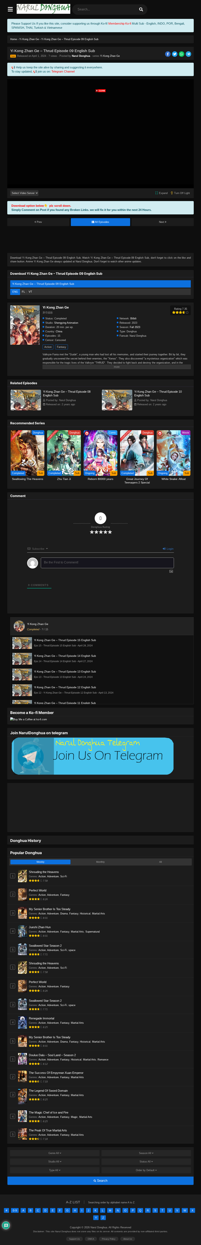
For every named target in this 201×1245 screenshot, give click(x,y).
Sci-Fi (63, 864)
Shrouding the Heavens (44, 859)
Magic (74, 1104)
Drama (64, 901)
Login (170, 548)
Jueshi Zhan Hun (40, 915)
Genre (53, 1140)
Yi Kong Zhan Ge (110, 55)
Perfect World (37, 878)
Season (145, 1140)
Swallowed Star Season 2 (45, 933)
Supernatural (92, 919)
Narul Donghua (81, 55)
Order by (145, 1158)
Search (101, 1168)
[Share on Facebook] (168, 54)
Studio (53, 1149)
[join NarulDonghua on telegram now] (92, 774)
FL (23, 291)
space (72, 937)
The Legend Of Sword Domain (48, 1078)
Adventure (53, 864)
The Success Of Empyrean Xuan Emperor (56, 1060)
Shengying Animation (66, 322)
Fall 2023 (135, 327)
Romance (103, 1047)
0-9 (15, 1198)
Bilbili (133, 318)
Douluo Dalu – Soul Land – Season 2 (52, 1043)
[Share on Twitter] (175, 54)
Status (145, 1149)
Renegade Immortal (41, 1006)
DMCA (91, 1227)
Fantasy (61, 346)
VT (30, 291)
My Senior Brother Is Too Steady (49, 897)
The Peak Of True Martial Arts (48, 1118)
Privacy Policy (108, 1227)
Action (48, 346)
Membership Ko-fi (119, 23)
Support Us (74, 1227)
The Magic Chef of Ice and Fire (48, 1100)
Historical (85, 901)
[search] (141, 9)
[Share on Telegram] (189, 54)
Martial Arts (98, 901)
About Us (127, 1227)
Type (53, 1158)
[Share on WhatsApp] (182, 54)
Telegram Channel (63, 71)
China (59, 331)
